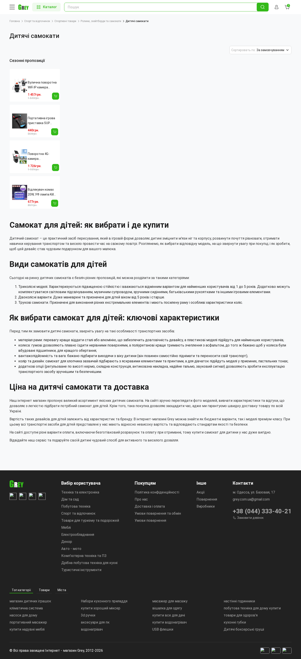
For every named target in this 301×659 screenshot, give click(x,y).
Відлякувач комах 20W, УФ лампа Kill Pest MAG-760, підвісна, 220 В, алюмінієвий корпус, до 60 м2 (42, 192)
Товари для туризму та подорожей (90, 520)
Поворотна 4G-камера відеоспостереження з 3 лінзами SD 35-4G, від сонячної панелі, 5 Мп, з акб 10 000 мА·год (43, 156)
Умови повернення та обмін (158, 513)
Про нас (141, 499)
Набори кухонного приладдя (104, 601)
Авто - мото (71, 549)
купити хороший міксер (100, 608)
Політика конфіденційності (157, 492)
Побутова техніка (75, 506)
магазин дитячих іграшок (30, 601)
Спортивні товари (65, 21)
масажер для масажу (170, 601)
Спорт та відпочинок (37, 21)
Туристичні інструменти (81, 570)
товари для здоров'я (241, 615)
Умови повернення (150, 520)
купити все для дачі (168, 615)
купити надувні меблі (27, 629)
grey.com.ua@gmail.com (251, 499)
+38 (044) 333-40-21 (262, 511)
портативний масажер (28, 622)
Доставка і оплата (150, 506)
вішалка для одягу (167, 608)
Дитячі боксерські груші (244, 629)
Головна (14, 21)
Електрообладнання (77, 534)
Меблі (66, 527)
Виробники (206, 506)
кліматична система (26, 608)
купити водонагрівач (169, 622)
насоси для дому (23, 615)
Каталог (50, 7)
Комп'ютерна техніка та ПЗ (83, 556)
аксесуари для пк (95, 622)
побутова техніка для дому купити (252, 608)
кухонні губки (235, 622)
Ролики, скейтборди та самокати (101, 21)
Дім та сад (70, 499)
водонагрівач (92, 629)
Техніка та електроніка (80, 492)
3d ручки (88, 615)
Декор (66, 542)
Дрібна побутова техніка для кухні (89, 563)
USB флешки (162, 629)
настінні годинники (239, 601)
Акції (201, 492)
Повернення (207, 499)
